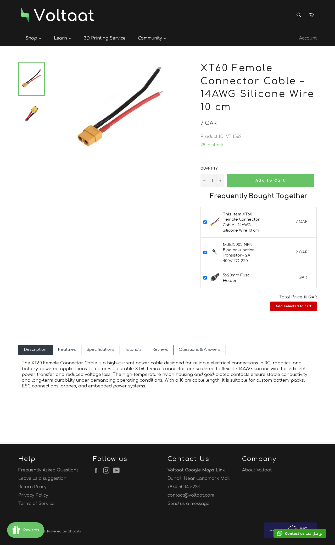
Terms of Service (36, 503)
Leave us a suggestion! (43, 478)
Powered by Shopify (64, 531)
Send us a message (188, 503)
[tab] (35, 350)
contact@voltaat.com (191, 495)
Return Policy (32, 487)
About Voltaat (257, 470)
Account (308, 38)
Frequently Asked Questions (48, 470)
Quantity (208, 168)
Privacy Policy (33, 495)
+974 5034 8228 (184, 487)
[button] (299, 533)
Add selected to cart (293, 306)
